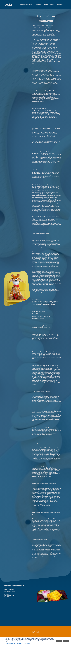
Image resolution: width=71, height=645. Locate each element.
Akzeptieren (59, 641)
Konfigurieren (27, 643)
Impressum (19, 643)
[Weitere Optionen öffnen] (65, 4)
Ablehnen (66, 641)
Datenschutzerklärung (10, 643)
